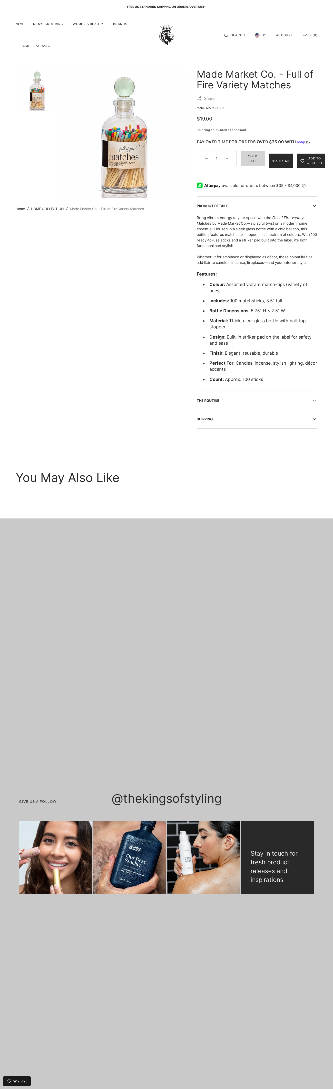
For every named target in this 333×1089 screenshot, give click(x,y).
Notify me (281, 161)
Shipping (203, 130)
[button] (234, 35)
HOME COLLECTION (47, 209)
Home (20, 209)
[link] (55, 857)
